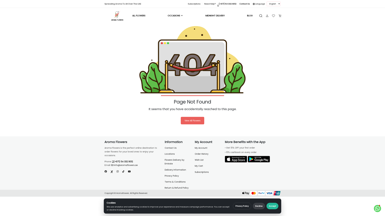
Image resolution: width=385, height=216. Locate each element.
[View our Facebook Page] (106, 171)
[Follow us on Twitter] (112, 171)
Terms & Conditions (175, 181)
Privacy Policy (242, 206)
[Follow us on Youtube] (130, 171)
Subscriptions (202, 172)
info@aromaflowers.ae (126, 165)
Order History (201, 153)
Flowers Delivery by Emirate (174, 161)
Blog (250, 15)
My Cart (199, 165)
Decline (259, 206)
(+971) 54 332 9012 (123, 161)
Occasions (174, 15)
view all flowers (192, 120)
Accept (272, 206)
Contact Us (171, 147)
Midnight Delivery (215, 15)
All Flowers (138, 15)
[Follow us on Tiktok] (123, 171)
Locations (170, 153)
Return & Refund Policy (177, 187)
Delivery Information (175, 169)
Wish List (199, 159)
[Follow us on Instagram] (118, 171)
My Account (201, 147)
